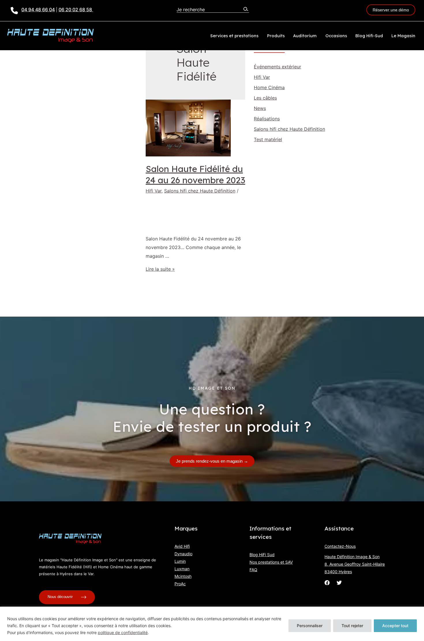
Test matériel (268, 139)
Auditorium (305, 35)
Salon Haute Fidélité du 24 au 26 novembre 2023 (195, 174)
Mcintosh (183, 576)
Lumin (180, 561)
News (260, 108)
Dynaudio (183, 553)
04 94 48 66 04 (38, 9)
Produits (276, 35)
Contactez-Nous (340, 546)
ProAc (180, 583)
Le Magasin (403, 35)
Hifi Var (154, 191)
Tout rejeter (352, 625)
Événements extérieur (277, 67)
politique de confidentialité (123, 632)
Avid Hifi (182, 546)
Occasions (336, 35)
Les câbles (265, 98)
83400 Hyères (338, 571)
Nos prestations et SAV (271, 562)
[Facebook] (327, 582)
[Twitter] (339, 582)
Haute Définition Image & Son (352, 556)
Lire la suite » (160, 269)
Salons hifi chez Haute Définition (199, 191)
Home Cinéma (269, 87)
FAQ (253, 569)
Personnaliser (309, 625)
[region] (212, 624)
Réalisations (267, 119)
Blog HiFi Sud (262, 554)
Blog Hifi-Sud (369, 35)
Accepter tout (395, 625)
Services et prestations (234, 35)
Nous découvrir (61, 597)
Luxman (182, 568)
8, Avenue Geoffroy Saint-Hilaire (354, 564)
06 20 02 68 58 (76, 9)
